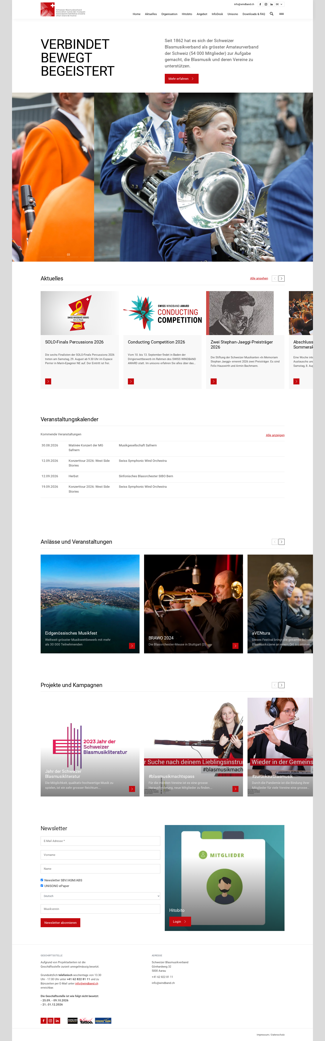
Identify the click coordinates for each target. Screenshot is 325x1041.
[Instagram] (265, 4)
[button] (280, 4)
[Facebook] (260, 4)
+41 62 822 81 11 (162, 977)
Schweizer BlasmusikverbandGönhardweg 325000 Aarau (170, 966)
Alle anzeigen (275, 435)
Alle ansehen (259, 278)
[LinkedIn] (271, 4)
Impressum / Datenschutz (271, 1034)
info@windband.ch (86, 983)
